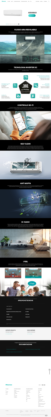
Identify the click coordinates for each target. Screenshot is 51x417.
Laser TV (12, 1)
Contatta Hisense (40, 400)
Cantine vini (15, 396)
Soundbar (7, 391)
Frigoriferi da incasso (16, 391)
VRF (26, 397)
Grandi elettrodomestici (17, 1)
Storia (39, 391)
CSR (38, 393)
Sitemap (35, 410)
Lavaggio (15, 392)
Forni (14, 394)
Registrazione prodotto (41, 406)
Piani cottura (15, 395)
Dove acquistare (32, 15)
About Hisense (37, 1)
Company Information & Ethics (21, 411)
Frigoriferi (15, 390)
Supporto (41, 1)
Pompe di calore (28, 398)
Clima (28, 1)
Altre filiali (7, 410)
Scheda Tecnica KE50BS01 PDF (11, 349)
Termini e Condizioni (31, 411)
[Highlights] (49, 97)
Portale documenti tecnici (41, 404)
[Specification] (49, 233)
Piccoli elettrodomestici (24, 1)
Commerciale (28, 396)
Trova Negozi (45, 1)
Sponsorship (40, 396)
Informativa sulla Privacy (27, 411)
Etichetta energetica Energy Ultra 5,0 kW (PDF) (14, 351)
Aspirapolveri (27, 391)
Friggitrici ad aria (28, 392)
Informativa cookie (38, 411)
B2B (30, 1)
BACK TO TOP (46, 415)
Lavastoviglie (15, 393)
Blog (38, 395)
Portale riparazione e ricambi (41, 403)
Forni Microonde (28, 390)
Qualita (39, 392)
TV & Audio (8, 1)
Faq (38, 402)
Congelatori (15, 397)
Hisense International (4, 1)
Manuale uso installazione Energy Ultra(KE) (33, 349)
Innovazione (39, 394)
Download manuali (40, 399)
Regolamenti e (41, 401)
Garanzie (39, 405)
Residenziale (27, 395)
